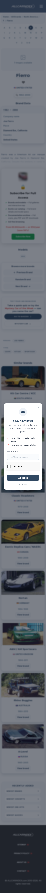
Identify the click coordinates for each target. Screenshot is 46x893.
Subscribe (23, 478)
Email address (14, 452)
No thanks (23, 484)
